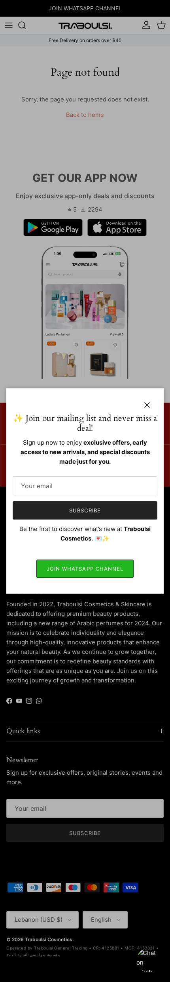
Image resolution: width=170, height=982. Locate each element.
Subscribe (84, 510)
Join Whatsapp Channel (85, 569)
